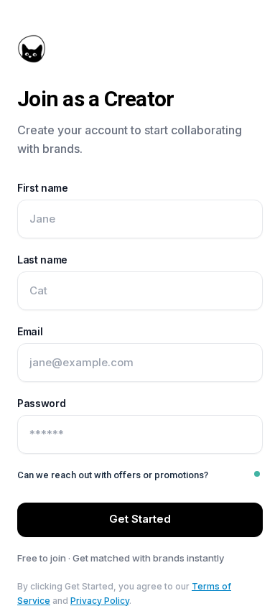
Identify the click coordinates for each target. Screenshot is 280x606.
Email (29, 331)
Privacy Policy (99, 600)
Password (41, 403)
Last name (42, 259)
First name (42, 188)
